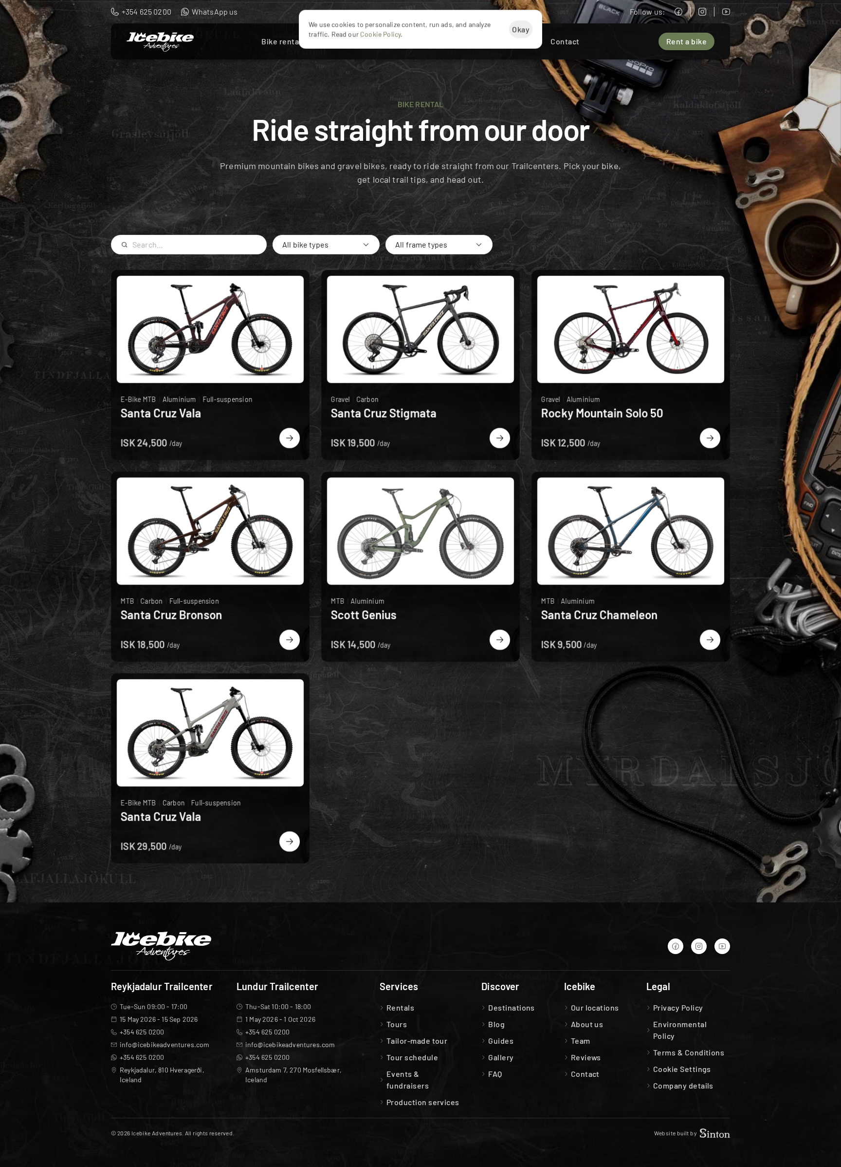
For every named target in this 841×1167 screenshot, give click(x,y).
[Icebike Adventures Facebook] (678, 12)
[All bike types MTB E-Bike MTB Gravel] (326, 244)
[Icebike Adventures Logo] (160, 42)
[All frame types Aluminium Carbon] (439, 244)
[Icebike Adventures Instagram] (702, 12)
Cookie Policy (380, 34)
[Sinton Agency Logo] (715, 1133)
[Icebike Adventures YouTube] (726, 12)
